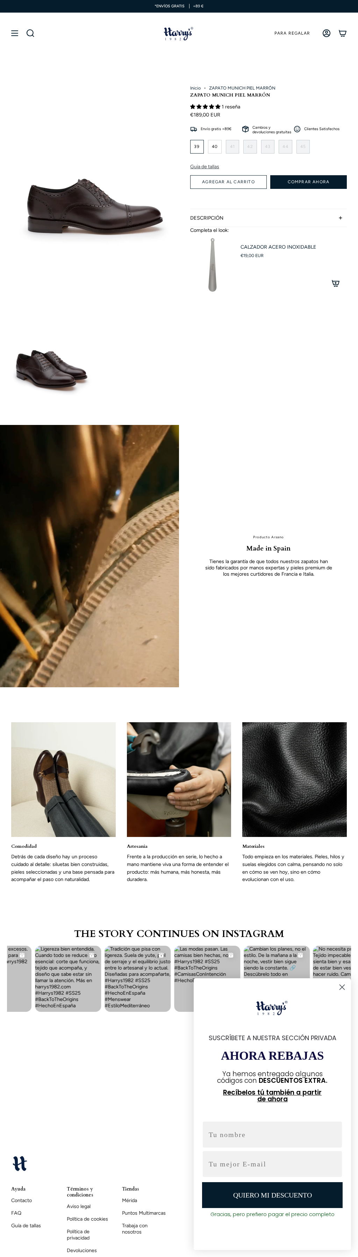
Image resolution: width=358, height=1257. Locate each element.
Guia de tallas (204, 167)
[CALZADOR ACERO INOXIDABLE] (211, 265)
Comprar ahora (309, 181)
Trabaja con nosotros (135, 1228)
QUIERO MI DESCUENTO (272, 1195)
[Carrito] (343, 33)
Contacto (21, 1200)
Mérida (129, 1200)
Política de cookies (87, 1219)
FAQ (16, 1213)
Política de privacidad (78, 1234)
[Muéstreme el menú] (15, 33)
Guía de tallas (26, 1225)
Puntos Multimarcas (144, 1213)
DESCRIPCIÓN (206, 218)
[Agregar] (335, 283)
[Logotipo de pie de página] (20, 1163)
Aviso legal (79, 1206)
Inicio (195, 88)
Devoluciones (82, 1250)
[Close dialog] (342, 987)
